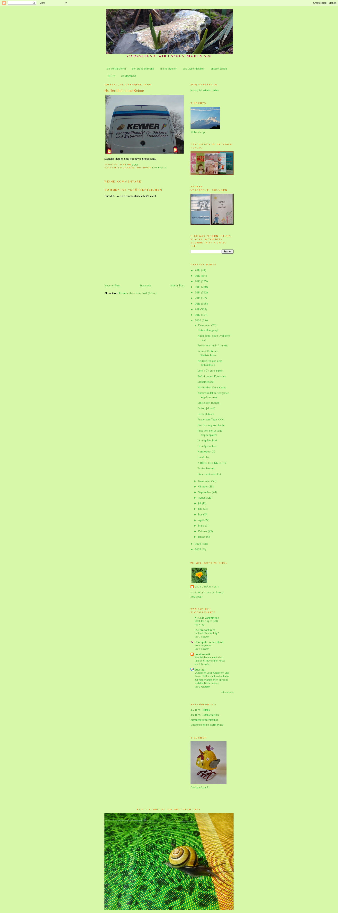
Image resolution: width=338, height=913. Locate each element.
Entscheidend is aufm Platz (207, 724)
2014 (198, 292)
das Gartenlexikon (193, 68)
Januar (202, 536)
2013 (198, 298)
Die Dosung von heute (211, 425)
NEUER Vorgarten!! (207, 617)
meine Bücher (168, 68)
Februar (203, 531)
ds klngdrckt (128, 75)
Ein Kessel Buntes (208, 402)
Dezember (204, 325)
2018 (198, 270)
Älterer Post (177, 285)
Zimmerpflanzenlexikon (204, 719)
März (201, 525)
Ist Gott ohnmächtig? (207, 633)
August (202, 497)
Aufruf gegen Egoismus (212, 376)
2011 (197, 309)
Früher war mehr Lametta (213, 345)
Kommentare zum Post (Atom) (137, 293)
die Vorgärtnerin (116, 68)
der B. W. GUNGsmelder (205, 714)
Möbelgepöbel (206, 381)
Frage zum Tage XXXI (211, 419)
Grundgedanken (207, 446)
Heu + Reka (159, 167)
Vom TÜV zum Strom (210, 370)
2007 (198, 549)
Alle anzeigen (227, 692)
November (204, 481)
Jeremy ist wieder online (205, 90)
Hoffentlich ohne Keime (212, 387)
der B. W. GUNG (200, 710)
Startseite (145, 285)
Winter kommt (206, 468)
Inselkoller (204, 457)
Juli (200, 503)
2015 (198, 286)
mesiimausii (202, 654)
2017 (198, 275)
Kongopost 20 (206, 451)
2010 (198, 314)
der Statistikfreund (143, 68)
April (201, 520)
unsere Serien (219, 68)
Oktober (203, 486)
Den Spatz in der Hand (209, 642)
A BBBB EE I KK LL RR (212, 462)
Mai (200, 514)
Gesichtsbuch (206, 414)
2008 (198, 543)
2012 (198, 303)
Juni (200, 508)
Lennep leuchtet (207, 440)
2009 (198, 320)
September (205, 492)
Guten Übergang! (208, 330)
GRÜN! (111, 75)
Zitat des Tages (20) (206, 621)
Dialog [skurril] (206, 408)
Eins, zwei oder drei (209, 474)
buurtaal (200, 669)
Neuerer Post (112, 285)
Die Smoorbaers (205, 629)
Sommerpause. (203, 645)
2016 (198, 281)
